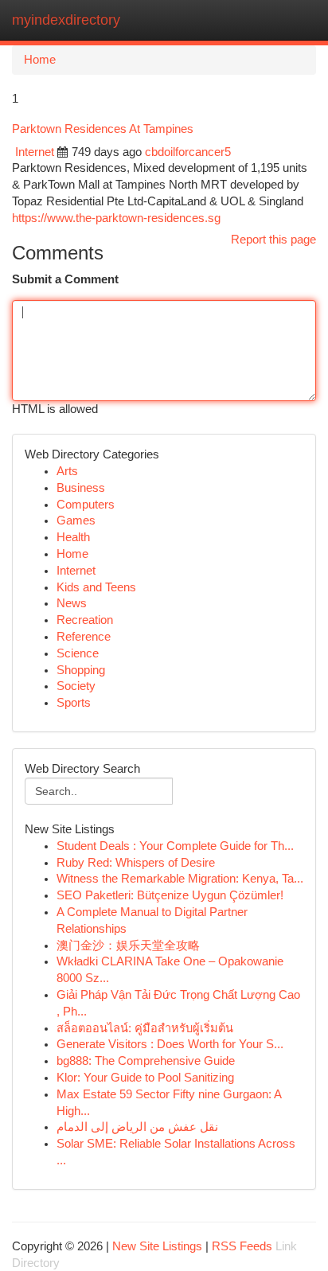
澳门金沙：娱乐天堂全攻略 (128, 945)
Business (81, 487)
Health (73, 537)
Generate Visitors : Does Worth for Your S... (170, 1044)
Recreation (85, 620)
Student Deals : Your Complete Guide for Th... (175, 846)
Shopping (81, 670)
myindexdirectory (66, 20)
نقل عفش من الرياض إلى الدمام (137, 1127)
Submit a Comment (65, 279)
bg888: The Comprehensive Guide (146, 1061)
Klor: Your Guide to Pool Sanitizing (145, 1077)
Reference (84, 636)
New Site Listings (157, 1246)
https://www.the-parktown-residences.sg (116, 218)
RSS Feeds (242, 1246)
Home (40, 59)
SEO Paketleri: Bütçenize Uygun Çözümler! (170, 895)
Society (76, 686)
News (72, 603)
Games (76, 520)
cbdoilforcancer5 (188, 152)
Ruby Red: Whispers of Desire (136, 862)
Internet (34, 152)
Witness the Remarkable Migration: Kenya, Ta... (180, 878)
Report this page (273, 239)
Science (78, 653)
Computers (86, 504)
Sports (74, 702)
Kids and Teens (96, 587)
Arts (67, 471)
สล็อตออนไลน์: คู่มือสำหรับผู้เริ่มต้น (145, 1028)
